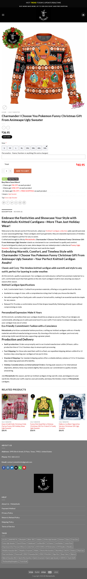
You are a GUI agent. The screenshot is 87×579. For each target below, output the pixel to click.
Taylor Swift (71, 558)
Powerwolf (18, 554)
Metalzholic (30, 239)
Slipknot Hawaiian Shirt (9, 558)
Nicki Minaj (59, 550)
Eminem (61, 539)
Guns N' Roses (21, 543)
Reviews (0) (18, 212)
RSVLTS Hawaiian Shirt (31, 554)
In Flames (50, 543)
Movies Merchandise (47, 550)
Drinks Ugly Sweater (50, 539)
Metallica (70, 547)
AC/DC (4, 539)
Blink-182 (31, 539)
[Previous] (2, 415)
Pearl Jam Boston (7, 554)
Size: (4, 143)
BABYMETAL (13, 539)
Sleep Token (65, 554)
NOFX (67, 550)
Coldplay (39, 539)
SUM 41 (63, 558)
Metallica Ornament (25, 550)
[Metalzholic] (43, 14)
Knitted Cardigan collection (56, 231)
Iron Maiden (59, 543)
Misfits (36, 550)
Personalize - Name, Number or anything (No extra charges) (25, 153)
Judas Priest (68, 543)
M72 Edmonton (51, 547)
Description (7, 212)
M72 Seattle (61, 547)
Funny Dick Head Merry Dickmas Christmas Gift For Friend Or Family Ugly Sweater (43, 426)
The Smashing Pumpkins (10, 561)
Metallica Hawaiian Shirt (9, 550)
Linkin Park (31, 547)
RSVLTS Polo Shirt (45, 554)
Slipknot (73, 554)
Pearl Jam (81, 550)
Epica (67, 539)
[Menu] (3, 15)
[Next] (85, 415)
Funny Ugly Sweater (11, 198)
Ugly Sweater (14, 112)
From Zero (74, 539)
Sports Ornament (38, 558)
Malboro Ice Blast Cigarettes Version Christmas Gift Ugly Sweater (69, 426)
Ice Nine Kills (41, 543)
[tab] (7, 211)
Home (4, 112)
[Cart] (83, 15)
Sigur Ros (56, 554)
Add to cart (22, 171)
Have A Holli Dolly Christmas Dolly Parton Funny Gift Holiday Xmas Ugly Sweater (14, 426)
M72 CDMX (40, 547)
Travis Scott (23, 561)
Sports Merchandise (25, 558)
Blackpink (23, 539)
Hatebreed (31, 543)
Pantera (73, 550)
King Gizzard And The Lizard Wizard (13, 547)
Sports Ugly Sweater (52, 558)
